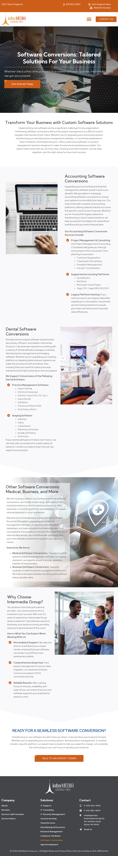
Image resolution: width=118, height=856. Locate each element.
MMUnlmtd (103, 851)
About (4, 805)
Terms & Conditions (82, 851)
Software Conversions (51, 840)
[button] (89, 19)
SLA (94, 851)
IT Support (45, 805)
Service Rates (8, 818)
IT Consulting (47, 810)
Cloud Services (47, 823)
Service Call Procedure (12, 814)
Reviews (5, 810)
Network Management (51, 831)
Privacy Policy (65, 851)
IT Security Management (52, 814)
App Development (49, 844)
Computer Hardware (50, 836)
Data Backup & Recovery (52, 827)
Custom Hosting (48, 818)
